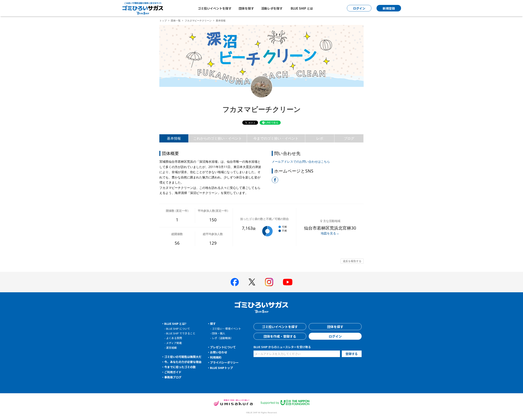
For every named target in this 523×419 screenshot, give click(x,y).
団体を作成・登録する (280, 336)
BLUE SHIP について (178, 328)
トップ (163, 20)
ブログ (349, 138)
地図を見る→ (330, 233)
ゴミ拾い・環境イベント (226, 328)
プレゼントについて (223, 347)
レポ (319, 138)
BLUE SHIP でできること (180, 333)
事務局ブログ (172, 377)
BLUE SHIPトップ (221, 368)
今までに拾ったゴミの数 (180, 367)
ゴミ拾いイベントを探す (214, 8)
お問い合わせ (218, 352)
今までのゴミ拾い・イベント (275, 138)
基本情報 (174, 138)
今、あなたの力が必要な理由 (182, 362)
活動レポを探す (272, 8)
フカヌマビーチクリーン (198, 20)
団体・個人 (218, 333)
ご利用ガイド (172, 372)
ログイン (335, 336)
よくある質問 (174, 338)
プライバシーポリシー (224, 362)
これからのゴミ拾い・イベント (217, 138)
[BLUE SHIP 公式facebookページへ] (235, 282)
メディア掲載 (174, 343)
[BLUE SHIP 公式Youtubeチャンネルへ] (287, 282)
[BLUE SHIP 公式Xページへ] (252, 282)
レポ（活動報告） (222, 338)
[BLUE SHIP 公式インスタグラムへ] (269, 282)
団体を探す (246, 8)
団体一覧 (176, 20)
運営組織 (171, 348)
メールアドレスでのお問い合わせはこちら (301, 161)
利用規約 (215, 357)
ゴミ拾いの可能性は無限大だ (182, 357)
